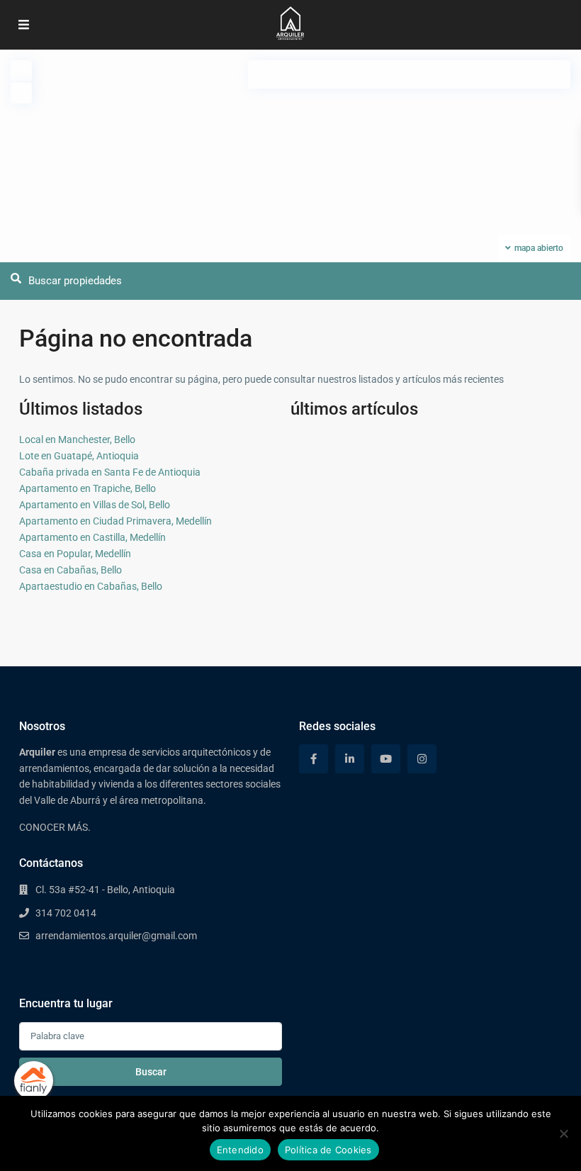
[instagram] (421, 758)
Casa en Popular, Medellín (75, 553)
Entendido (240, 1149)
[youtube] (385, 758)
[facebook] (313, 758)
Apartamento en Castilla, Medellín (92, 537)
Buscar (151, 1071)
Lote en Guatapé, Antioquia (79, 455)
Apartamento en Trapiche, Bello (87, 488)
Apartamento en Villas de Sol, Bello (94, 504)
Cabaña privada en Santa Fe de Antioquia (110, 472)
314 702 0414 (65, 913)
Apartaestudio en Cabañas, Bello (90, 586)
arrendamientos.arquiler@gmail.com (116, 935)
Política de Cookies (328, 1149)
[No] (563, 1133)
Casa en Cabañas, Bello (70, 570)
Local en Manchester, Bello (77, 439)
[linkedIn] (349, 758)
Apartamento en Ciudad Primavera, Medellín (115, 521)
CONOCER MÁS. (55, 827)
